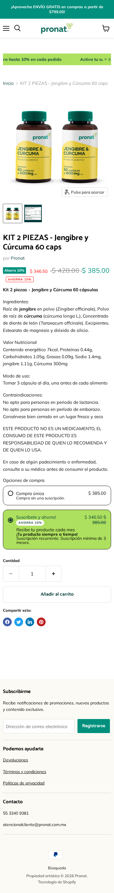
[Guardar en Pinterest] (41, 622)
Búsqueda (57, 868)
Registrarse (93, 726)
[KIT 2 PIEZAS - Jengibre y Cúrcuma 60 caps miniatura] (12, 213)
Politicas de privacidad (23, 783)
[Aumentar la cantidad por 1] (54, 574)
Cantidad (11, 560)
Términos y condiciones (24, 771)
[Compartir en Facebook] (7, 622)
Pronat (18, 258)
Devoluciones (15, 760)
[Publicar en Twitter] (18, 622)
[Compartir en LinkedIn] (29, 622)
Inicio (8, 83)
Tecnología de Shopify (57, 882)
